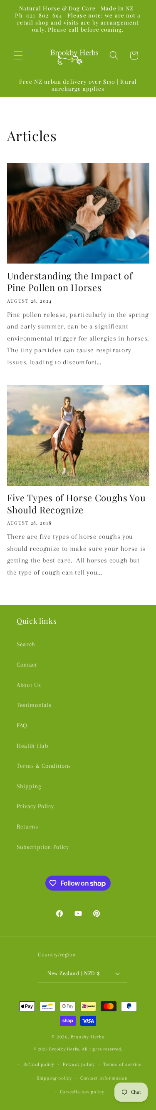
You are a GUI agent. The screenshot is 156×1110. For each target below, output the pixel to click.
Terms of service (122, 1064)
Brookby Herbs (87, 1037)
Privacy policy (79, 1064)
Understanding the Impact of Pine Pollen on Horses (70, 282)
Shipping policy (54, 1078)
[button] (18, 55)
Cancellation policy (82, 1092)
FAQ (22, 725)
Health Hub (32, 745)
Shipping (29, 786)
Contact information (104, 1078)
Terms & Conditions (44, 765)
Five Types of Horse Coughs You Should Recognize (76, 503)
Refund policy (38, 1064)
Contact (27, 664)
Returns (27, 826)
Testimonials (34, 705)
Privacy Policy (35, 806)
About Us (29, 685)
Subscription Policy (43, 847)
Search (26, 644)
